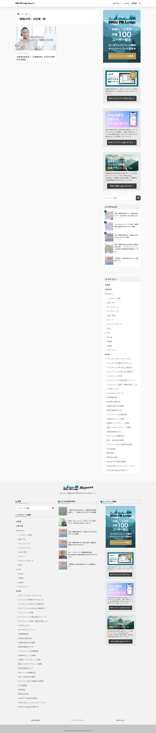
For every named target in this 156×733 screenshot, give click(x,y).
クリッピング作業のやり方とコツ (119, 363)
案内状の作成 (112, 457)
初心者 (109, 337)
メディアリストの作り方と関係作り (120, 371)
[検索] (139, 3)
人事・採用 (111, 315)
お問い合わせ (120, 720)
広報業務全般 (112, 397)
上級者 (109, 345)
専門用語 (110, 453)
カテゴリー (109, 294)
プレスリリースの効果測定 (117, 414)
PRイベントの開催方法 (115, 436)
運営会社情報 (35, 720)
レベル (107, 333)
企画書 (107, 285)
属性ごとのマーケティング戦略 (119, 427)
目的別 (107, 354)
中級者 (109, 341)
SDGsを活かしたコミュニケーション (121, 466)
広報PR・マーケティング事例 (118, 423)
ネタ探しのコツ (113, 389)
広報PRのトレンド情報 (115, 418)
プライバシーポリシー (78, 720)
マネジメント (112, 350)
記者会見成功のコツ (114, 431)
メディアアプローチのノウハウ (119, 359)
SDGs (109, 328)
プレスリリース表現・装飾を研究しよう (122, 384)
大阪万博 (108, 289)
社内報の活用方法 (113, 401)
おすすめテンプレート (115, 393)
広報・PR (110, 302)
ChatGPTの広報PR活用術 (116, 461)
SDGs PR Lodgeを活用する (117, 470)
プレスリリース (113, 307)
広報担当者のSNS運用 (115, 406)
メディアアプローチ (114, 324)
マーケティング (113, 311)
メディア (110, 319)
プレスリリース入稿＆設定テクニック (121, 380)
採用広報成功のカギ (114, 410)
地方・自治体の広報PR (115, 440)
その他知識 (111, 448)
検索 (138, 198)
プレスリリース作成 (114, 376)
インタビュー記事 (113, 298)
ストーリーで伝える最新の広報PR (120, 444)
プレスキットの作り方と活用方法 (119, 367)
